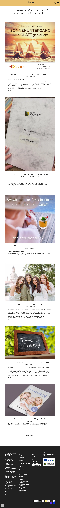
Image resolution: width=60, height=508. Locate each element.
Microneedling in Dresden (24, 476)
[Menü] (2, 3)
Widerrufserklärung (36, 463)
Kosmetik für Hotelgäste (24, 468)
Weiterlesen (10, 90)
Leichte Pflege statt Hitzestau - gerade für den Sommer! (30, 246)
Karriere (34, 456)
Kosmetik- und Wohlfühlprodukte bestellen (22, 459)
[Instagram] (8, 494)
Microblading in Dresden (24, 472)
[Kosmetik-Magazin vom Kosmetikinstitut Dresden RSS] (47, 9)
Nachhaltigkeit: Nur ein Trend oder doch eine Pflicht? (30, 362)
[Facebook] (5, 494)
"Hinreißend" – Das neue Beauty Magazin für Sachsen (30, 419)
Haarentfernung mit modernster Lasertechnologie (30, 74)
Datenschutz (34, 459)
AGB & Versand (35, 461)
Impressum (34, 458)
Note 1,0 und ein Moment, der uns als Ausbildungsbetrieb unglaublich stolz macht (30, 175)
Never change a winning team (30, 304)
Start (33, 454)
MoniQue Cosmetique (11, 500)
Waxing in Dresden (23, 474)
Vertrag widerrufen (36, 465)
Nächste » (32, 435)
